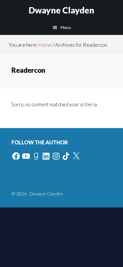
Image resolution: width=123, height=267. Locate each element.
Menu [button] (66, 27)
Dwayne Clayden (61, 10)
